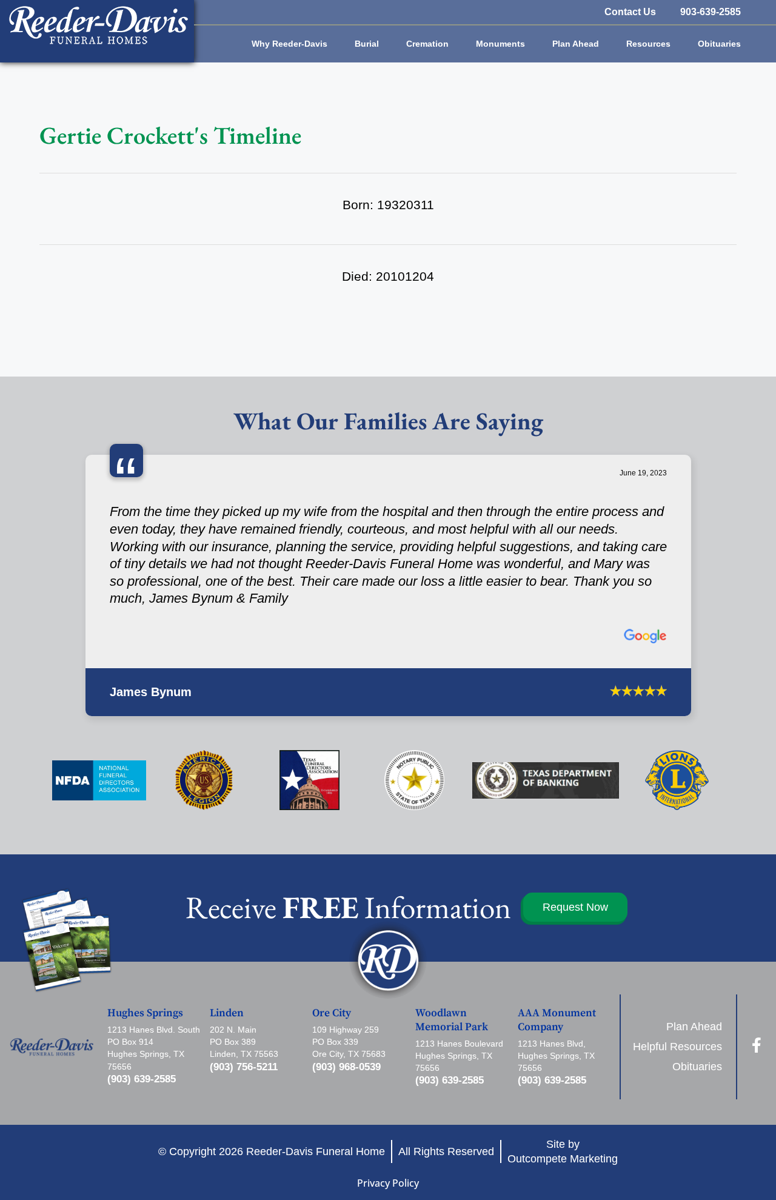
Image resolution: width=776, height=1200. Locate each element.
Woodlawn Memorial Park (451, 956)
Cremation (427, 44)
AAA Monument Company (557, 956)
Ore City (331, 949)
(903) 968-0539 (346, 1002)
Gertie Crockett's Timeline (170, 135)
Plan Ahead (575, 44)
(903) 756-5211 (244, 1002)
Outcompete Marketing (562, 1094)
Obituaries (719, 44)
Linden (227, 949)
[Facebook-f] (756, 980)
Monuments (500, 44)
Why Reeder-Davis (289, 44)
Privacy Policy (388, 1118)
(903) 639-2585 (141, 1014)
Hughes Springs (145, 949)
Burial (367, 44)
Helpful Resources (677, 982)
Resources (648, 44)
